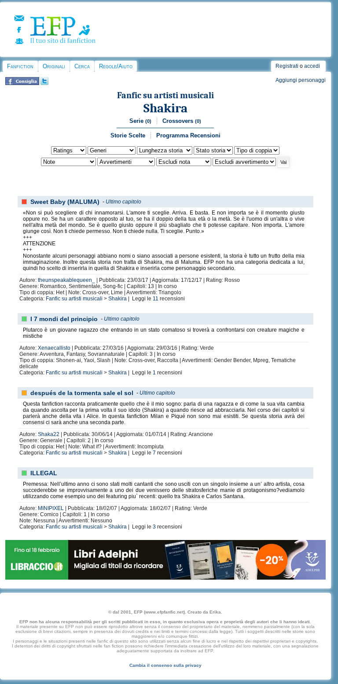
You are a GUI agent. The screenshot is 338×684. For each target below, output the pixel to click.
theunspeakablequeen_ (66, 280)
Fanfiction (20, 66)
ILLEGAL (43, 473)
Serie (140, 121)
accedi (312, 66)
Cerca (82, 66)
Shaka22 (48, 434)
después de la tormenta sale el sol (81, 392)
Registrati (287, 66)
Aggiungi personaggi (301, 80)
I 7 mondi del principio (64, 318)
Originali (54, 66)
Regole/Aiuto (115, 66)
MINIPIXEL (51, 508)
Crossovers (181, 121)
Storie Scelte (127, 135)
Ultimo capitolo (123, 202)
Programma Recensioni (188, 135)
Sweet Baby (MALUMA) (64, 201)
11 (155, 299)
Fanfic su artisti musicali (165, 95)
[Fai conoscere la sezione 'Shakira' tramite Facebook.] (22, 83)
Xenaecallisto (54, 348)
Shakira (165, 108)
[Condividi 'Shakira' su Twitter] (44, 83)
